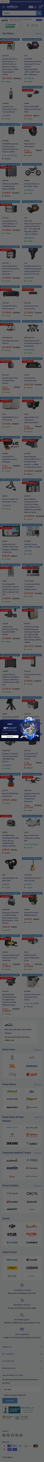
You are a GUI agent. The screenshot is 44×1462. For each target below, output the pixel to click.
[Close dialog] (38, 721)
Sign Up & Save (10, 736)
